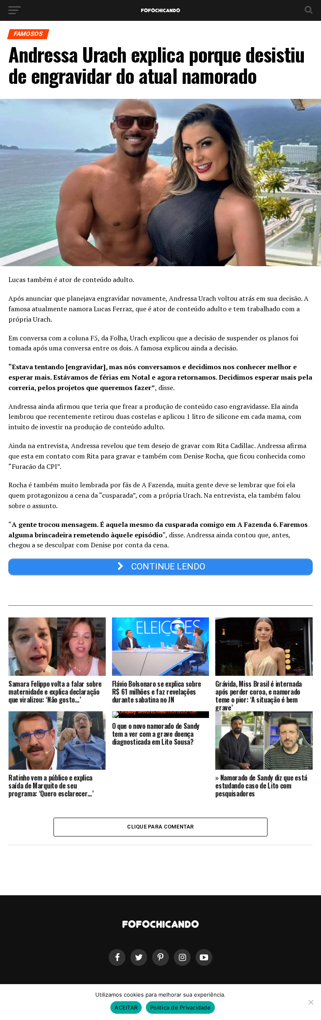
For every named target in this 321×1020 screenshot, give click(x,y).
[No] (310, 1002)
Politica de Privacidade (180, 1007)
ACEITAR (126, 1007)
